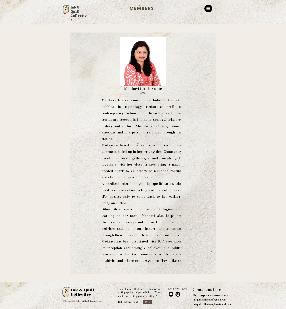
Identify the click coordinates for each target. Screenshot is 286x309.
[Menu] (208, 8)
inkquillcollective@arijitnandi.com (212, 304)
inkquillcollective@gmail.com (209, 299)
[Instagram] (177, 294)
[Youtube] (171, 294)
